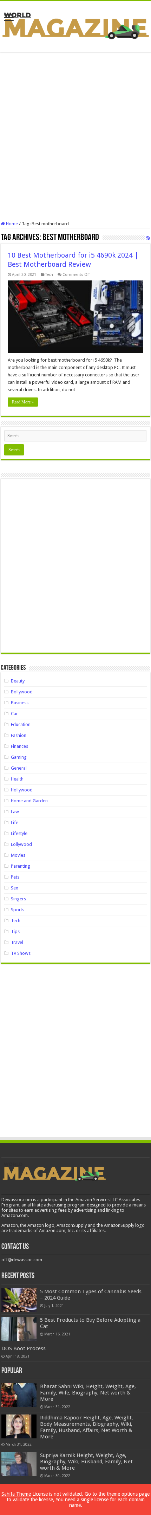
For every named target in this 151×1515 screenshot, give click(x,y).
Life (14, 822)
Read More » (23, 402)
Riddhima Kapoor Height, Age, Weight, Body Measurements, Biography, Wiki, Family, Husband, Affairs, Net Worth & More (86, 1427)
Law (15, 811)
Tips (15, 931)
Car (14, 713)
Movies (18, 855)
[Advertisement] (75, 136)
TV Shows (21, 953)
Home (11, 223)
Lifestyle (19, 833)
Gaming (19, 757)
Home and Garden (29, 800)
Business (19, 702)
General (19, 768)
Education (21, 724)
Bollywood (22, 691)
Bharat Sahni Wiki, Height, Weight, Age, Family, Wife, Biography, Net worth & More (88, 1392)
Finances (19, 746)
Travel (17, 942)
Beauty (18, 681)
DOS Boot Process (23, 1348)
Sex (14, 888)
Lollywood (21, 844)
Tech (49, 274)
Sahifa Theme (16, 1494)
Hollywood (22, 789)
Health (17, 779)
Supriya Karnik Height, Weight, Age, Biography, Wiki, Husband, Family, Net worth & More (86, 1461)
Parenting (20, 866)
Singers (18, 898)
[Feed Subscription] (148, 238)
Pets (15, 877)
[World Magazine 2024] (75, 25)
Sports (17, 909)
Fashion (18, 735)
